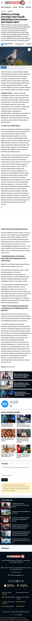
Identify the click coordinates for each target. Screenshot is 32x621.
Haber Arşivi (21, 606)
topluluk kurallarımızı (15, 484)
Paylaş (4, 67)
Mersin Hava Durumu (24, 592)
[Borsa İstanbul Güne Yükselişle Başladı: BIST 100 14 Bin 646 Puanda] (8, 418)
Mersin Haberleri (6, 7)
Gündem (21, 7)
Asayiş (15, 7)
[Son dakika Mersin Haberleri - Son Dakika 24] (15, 2)
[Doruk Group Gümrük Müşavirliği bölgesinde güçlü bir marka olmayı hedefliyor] (24, 433)
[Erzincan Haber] (4, 404)
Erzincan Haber (14, 402)
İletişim (4, 611)
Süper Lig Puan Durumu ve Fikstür (8, 602)
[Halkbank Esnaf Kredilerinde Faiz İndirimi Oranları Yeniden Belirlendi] (24, 418)
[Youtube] (17, 581)
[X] (12, 581)
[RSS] (23, 581)
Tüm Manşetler (22, 601)
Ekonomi (28, 7)
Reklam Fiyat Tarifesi (24, 611)
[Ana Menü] (1, 2)
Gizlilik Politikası (15, 611)
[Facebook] (9, 581)
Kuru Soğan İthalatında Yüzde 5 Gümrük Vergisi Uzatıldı (7, 439)
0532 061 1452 (17, 572)
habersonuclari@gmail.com (17, 575)
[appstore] (9, 586)
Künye (8, 611)
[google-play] (22, 586)
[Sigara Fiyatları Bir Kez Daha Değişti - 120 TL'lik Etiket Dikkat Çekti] (8, 448)
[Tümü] (30, 548)
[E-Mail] (11, 406)
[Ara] (29, 3)
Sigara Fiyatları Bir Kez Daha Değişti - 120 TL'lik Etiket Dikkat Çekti (7, 455)
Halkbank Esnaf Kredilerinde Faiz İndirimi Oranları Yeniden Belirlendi (24, 425)
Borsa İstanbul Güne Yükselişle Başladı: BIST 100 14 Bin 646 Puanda (7, 425)
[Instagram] (14, 581)
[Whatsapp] (20, 581)
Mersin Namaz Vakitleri (9, 597)
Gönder (4, 479)
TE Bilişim (19, 614)
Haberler (3, 11)
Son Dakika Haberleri (9, 606)
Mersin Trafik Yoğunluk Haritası (23, 598)
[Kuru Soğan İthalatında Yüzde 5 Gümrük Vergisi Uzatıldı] (8, 433)
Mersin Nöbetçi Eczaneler (7, 593)
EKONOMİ (10, 11)
